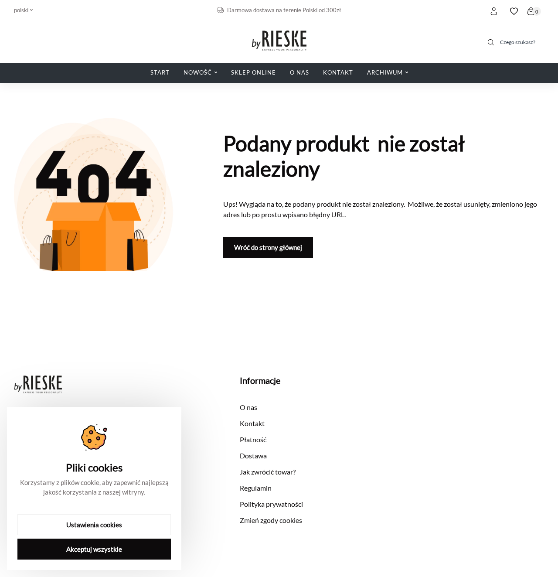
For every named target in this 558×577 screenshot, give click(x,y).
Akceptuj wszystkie (94, 549)
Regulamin (256, 488)
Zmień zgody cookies (271, 520)
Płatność (253, 439)
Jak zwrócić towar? (268, 472)
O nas (248, 407)
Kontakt (252, 423)
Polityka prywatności (271, 504)
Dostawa (253, 455)
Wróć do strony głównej (268, 247)
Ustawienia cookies (94, 525)
